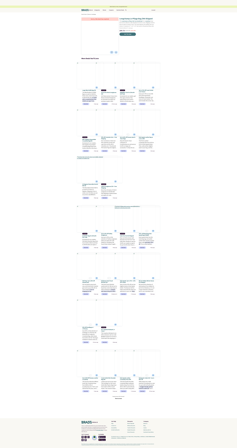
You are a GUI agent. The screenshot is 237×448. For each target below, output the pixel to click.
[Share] (116, 52)
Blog (144, 425)
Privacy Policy (137, 436)
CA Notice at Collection (121, 438)
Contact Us (113, 425)
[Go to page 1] (127, 134)
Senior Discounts (130, 432)
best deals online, (99, 430)
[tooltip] (112, 52)
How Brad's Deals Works (148, 432)
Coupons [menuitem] (111, 10)
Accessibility (114, 427)
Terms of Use (131, 436)
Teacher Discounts (131, 427)
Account (153, 10)
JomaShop (147, 21)
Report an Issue (118, 398)
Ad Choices (143, 436)
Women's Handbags (92, 14)
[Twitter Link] (85, 437)
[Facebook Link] (82, 437)
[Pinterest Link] (82, 440)
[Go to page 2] (128, 134)
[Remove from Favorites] (112, 52)
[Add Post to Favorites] (153, 87)
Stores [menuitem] (104, 10)
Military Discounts (131, 425)
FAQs (112, 423)
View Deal (86, 104)
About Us (145, 423)
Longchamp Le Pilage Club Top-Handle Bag (132, 21)
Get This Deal (127, 34)
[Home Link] (87, 10)
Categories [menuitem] (97, 10)
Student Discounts (131, 430)
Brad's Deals (84, 14)
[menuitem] (120, 10)
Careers (145, 427)
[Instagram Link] (88, 437)
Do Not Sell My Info (115, 430)
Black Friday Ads (130, 423)
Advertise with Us (147, 430)
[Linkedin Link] (85, 440)
